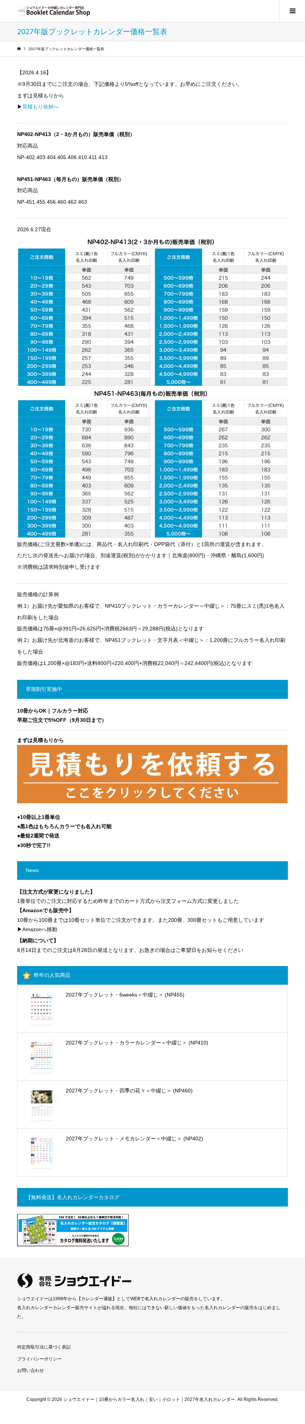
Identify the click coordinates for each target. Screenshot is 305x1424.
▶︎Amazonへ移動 (37, 929)
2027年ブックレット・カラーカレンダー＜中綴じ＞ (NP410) (137, 1043)
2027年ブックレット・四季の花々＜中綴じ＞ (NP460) (129, 1091)
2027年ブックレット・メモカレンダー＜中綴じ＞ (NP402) (134, 1139)
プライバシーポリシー (39, 1359)
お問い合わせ (30, 1370)
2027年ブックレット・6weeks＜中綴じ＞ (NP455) (125, 995)
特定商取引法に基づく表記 (44, 1347)
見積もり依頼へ (40, 107)
